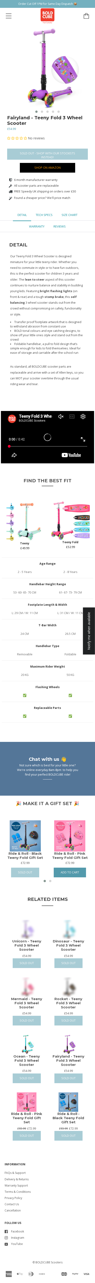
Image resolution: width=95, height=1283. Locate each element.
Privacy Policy (13, 1198)
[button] (36, 111)
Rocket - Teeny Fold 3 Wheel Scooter (68, 1003)
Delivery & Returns (17, 1179)
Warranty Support (16, 1185)
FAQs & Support (15, 1173)
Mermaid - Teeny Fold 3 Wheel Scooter (26, 1003)
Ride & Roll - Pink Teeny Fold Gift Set (70, 855)
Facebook (17, 1231)
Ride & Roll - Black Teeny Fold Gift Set (25, 855)
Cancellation (13, 1210)
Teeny (24, 543)
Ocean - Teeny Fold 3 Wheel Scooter (26, 1060)
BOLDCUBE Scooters (49, 1262)
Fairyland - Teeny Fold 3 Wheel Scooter (45, 120)
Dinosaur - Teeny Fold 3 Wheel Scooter (68, 945)
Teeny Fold (70, 542)
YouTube (17, 1244)
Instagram (17, 1238)
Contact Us (12, 1204)
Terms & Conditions (18, 1192)
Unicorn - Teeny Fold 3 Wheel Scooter (26, 945)
